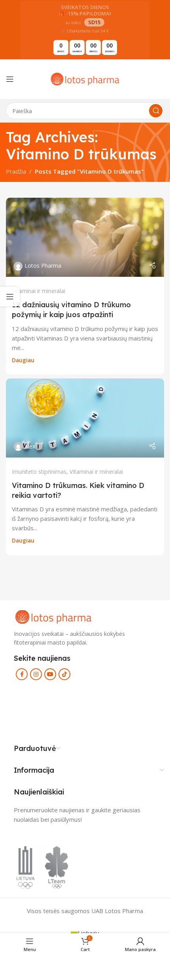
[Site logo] (85, 78)
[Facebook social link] (22, 674)
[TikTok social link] (64, 674)
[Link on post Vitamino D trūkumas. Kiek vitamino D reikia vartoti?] (85, 418)
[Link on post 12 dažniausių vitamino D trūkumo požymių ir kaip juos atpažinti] (85, 237)
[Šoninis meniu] (10, 296)
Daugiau (23, 360)
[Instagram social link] (36, 674)
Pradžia (16, 171)
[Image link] (53, 616)
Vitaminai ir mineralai (38, 291)
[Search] (155, 110)
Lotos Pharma (43, 265)
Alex (30, 446)
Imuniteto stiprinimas (39, 471)
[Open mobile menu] (10, 79)
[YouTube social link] (50, 674)
